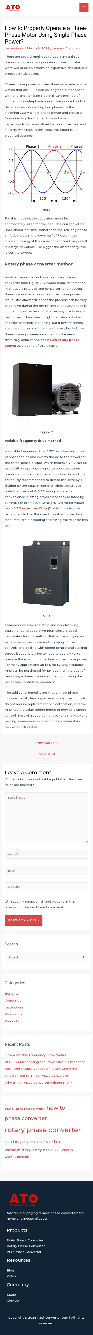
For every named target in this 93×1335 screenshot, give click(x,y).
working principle (17, 1156)
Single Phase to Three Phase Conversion (37, 1075)
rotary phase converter (43, 1130)
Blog (10, 1270)
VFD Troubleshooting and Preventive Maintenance (45, 1062)
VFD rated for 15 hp (30, 508)
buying (9, 1108)
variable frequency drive (29, 1150)
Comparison (14, 1000)
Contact (13, 1300)
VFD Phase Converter (24, 1252)
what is (67, 1150)
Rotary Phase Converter (26, 1246)
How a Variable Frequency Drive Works (35, 1055)
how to (55, 1108)
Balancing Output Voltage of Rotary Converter (41, 1068)
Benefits (12, 993)
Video (11, 1276)
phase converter (26, 1118)
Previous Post (47, 743)
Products (12, 1021)
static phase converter (33, 1141)
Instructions (14, 48)
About (11, 1295)
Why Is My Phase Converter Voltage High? (38, 1082)
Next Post (47, 754)
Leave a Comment (66, 48)
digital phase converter (29, 1108)
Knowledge (14, 1014)
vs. (57, 1150)
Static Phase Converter (25, 1240)
